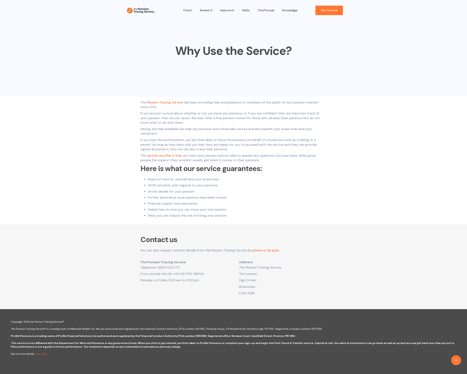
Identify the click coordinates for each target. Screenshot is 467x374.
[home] (141, 10)
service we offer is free (164, 155)
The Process (266, 10)
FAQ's (246, 10)
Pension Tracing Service (165, 102)
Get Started (329, 10)
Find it (187, 10)
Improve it (227, 10)
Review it (206, 10)
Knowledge (290, 10)
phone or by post (266, 250)
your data (41, 353)
